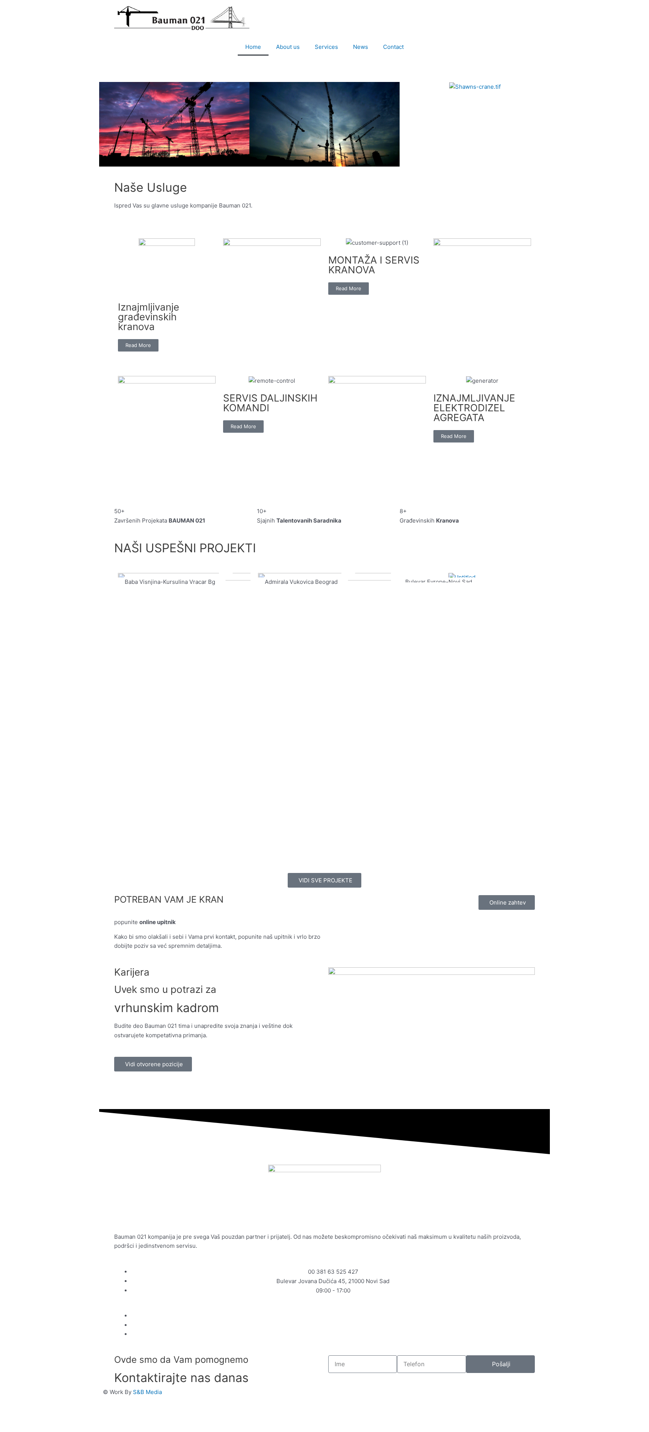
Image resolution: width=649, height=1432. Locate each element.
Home (253, 46)
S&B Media (147, 1392)
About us (288, 46)
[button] (106, 124)
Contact (393, 46)
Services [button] (326, 46)
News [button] (360, 46)
